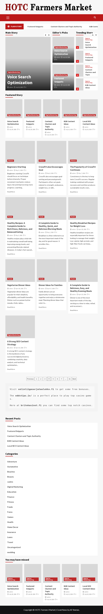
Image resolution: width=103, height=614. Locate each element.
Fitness (10, 160)
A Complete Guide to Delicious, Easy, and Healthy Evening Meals (81, 288)
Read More (11, 192)
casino (10, 482)
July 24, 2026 (50, 135)
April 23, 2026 (19, 348)
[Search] (94, 17)
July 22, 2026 (69, 129)
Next (74, 379)
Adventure (12, 461)
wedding (11, 552)
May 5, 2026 (19, 235)
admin (11, 87)
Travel (10, 542)
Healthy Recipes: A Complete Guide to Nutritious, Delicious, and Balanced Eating (19, 227)
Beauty (10, 477)
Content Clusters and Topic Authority (63, 26)
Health (10, 522)
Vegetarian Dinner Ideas (18, 285)
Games (10, 517)
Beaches (11, 472)
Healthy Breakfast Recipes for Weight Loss (82, 224)
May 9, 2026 (50, 173)
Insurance (11, 532)
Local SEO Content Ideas (18, 446)
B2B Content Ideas (15, 441)
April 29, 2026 (19, 288)
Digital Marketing (14, 72)
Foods (10, 217)
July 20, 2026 (88, 129)
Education (11, 492)
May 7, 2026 (82, 173)
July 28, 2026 (66, 85)
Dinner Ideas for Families (50, 285)
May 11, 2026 (19, 170)
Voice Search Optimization (19, 79)
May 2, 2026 (50, 232)
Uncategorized (14, 547)
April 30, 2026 (82, 229)
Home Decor (12, 527)
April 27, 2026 (51, 288)
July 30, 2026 (19, 87)
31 (70, 379)
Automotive (12, 467)
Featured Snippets (33, 26)
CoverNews (62, 610)
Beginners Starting (16, 166)
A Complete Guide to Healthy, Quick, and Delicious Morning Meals (50, 226)
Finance (10, 497)
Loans (9, 537)
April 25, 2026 (82, 294)
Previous (30, 379)
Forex (9, 512)
